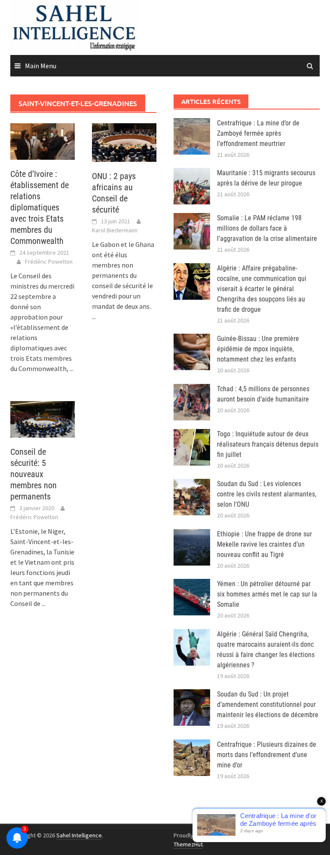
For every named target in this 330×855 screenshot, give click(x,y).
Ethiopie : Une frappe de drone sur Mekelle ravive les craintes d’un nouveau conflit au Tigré (264, 544)
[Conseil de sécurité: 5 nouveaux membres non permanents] (42, 418)
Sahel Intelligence (79, 835)
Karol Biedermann (115, 230)
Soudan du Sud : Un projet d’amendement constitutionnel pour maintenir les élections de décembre (267, 704)
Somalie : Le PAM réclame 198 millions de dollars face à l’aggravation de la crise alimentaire (267, 228)
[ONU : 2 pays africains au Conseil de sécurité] (124, 141)
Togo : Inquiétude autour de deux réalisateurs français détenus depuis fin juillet (267, 444)
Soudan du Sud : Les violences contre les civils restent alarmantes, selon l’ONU (266, 494)
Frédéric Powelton (49, 261)
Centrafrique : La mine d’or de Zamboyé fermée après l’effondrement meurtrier (258, 133)
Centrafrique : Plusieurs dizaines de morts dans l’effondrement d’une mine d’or (266, 754)
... (71, 368)
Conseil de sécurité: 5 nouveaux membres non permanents (33, 474)
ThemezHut (188, 844)
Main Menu (40, 65)
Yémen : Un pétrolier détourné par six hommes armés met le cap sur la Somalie (267, 594)
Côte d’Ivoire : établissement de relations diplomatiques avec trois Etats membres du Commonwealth (39, 207)
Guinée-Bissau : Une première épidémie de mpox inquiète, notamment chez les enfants (258, 349)
